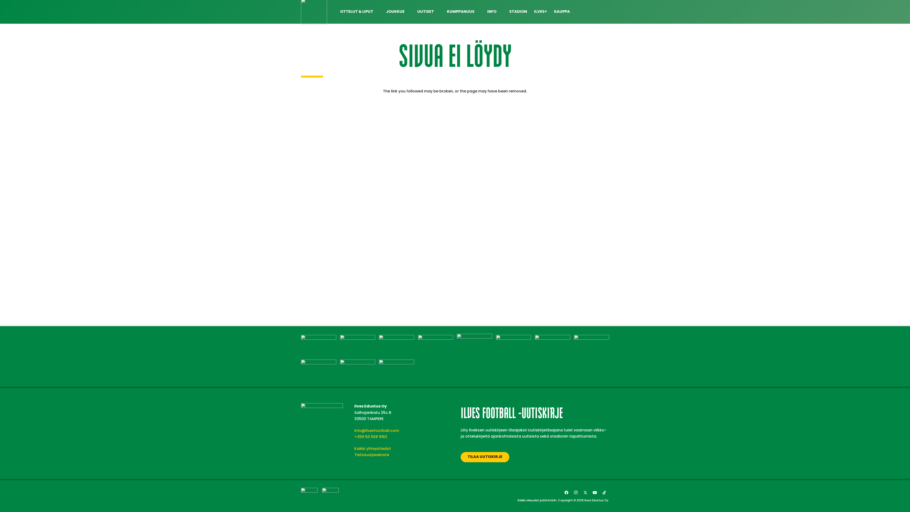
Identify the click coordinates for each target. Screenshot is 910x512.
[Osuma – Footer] (552, 338)
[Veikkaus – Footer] (396, 362)
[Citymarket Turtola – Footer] (396, 338)
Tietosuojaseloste (371, 454)
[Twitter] (585, 492)
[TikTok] (604, 492)
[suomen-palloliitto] (330, 496)
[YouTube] (595, 492)
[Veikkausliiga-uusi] (309, 496)
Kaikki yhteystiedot (372, 448)
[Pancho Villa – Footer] (591, 338)
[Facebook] (566, 492)
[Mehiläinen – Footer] (513, 338)
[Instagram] (576, 492)
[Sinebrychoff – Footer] (357, 362)
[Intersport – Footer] (435, 338)
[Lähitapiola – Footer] (474, 336)
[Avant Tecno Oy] (357, 338)
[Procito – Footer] (318, 362)
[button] (606, 12)
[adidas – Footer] (318, 338)
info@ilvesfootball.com (376, 430)
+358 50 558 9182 (370, 436)
